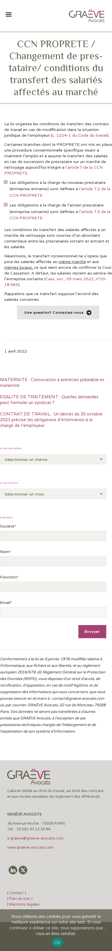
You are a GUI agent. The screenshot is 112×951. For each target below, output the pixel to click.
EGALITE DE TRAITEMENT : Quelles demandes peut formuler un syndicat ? (49, 399)
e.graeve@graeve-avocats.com (35, 838)
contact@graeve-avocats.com (78, 698)
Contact (16, 892)
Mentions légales (24, 904)
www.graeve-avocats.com (30, 847)
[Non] (105, 930)
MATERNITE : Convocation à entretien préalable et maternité (52, 382)
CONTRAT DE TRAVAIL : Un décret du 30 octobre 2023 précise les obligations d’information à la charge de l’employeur (51, 419)
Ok (57, 942)
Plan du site (19, 898)
